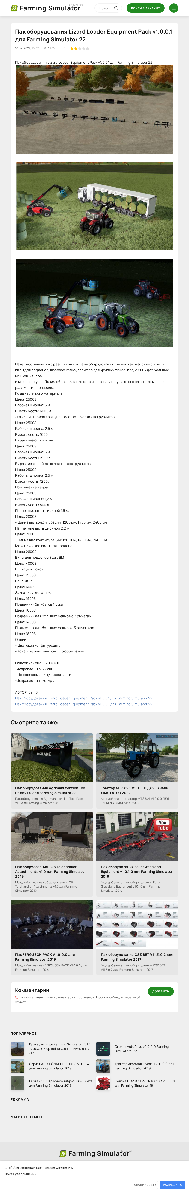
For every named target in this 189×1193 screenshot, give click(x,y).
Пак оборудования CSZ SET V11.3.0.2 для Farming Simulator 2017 (137, 957)
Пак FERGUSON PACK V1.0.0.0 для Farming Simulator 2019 (45, 957)
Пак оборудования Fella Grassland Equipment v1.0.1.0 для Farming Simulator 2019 (137, 871)
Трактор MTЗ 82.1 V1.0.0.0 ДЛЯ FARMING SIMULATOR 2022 (136, 790)
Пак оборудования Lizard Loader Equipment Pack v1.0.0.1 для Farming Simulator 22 (84, 698)
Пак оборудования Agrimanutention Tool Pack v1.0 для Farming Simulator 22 (50, 790)
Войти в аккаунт (145, 8)
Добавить (160, 991)
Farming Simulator (50, 7)
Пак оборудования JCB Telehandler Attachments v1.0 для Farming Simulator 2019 (50, 871)
